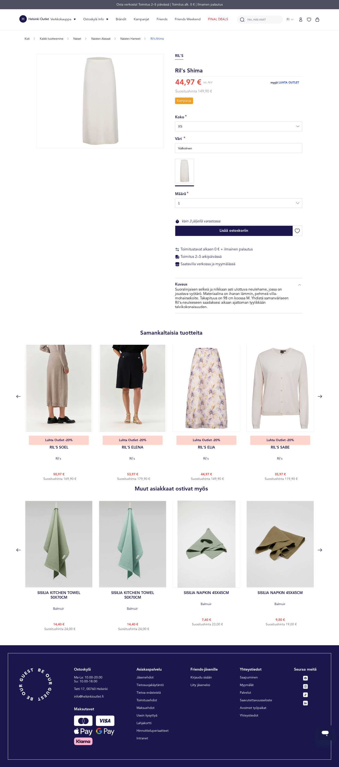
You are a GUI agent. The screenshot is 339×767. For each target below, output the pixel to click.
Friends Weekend (188, 19)
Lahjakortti (144, 723)
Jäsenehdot (145, 677)
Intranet (142, 738)
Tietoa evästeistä (149, 692)
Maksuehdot (146, 708)
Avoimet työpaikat (253, 708)
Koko (179, 117)
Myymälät (247, 685)
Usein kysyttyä (147, 715)
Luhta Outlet (289, 82)
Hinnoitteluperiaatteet (153, 730)
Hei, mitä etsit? (256, 19)
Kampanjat (141, 19)
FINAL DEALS (218, 19)
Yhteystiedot (249, 715)
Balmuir (58, 600)
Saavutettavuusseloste (256, 700)
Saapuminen (249, 677)
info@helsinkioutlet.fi (89, 696)
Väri (179, 139)
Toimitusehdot (147, 700)
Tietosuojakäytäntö (150, 685)
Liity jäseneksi (200, 685)
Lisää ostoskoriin (234, 231)
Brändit (121, 19)
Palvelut (245, 692)
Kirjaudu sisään (201, 677)
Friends (162, 19)
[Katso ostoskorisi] (317, 19)
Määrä (180, 194)
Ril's (59, 453)
